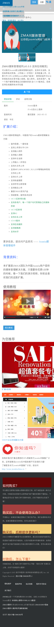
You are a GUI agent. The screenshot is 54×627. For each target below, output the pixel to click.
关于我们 (8, 590)
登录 (34, 2)
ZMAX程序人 (8, 605)
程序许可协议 (41, 584)
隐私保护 (8, 584)
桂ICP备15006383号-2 (24, 576)
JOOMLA (6, 597)
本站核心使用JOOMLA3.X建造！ (24, 600)
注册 (42, 2)
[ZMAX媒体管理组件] (27, 304)
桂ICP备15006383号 (15, 615)
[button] (50, 37)
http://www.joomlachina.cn (13, 469)
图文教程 (9, 328)
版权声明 (18, 584)
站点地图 (29, 584)
